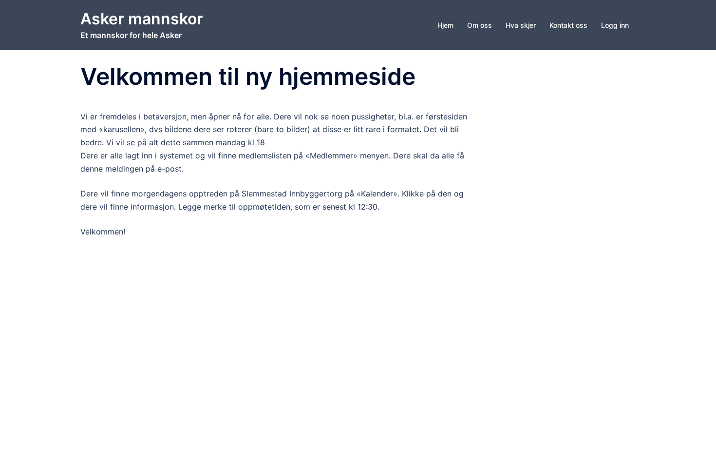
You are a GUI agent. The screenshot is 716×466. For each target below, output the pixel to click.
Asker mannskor (141, 18)
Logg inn (615, 25)
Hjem (445, 25)
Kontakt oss (568, 25)
